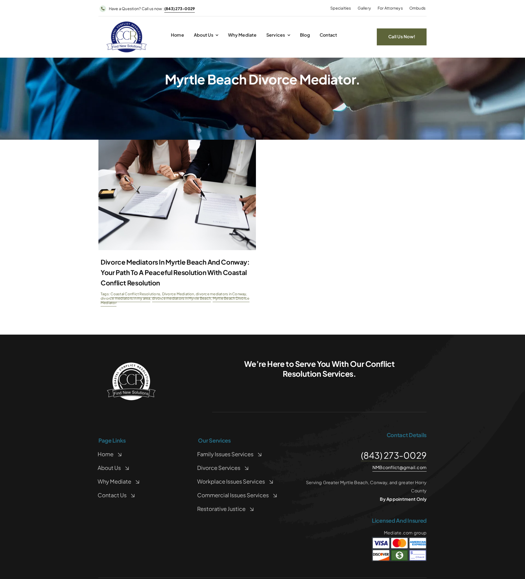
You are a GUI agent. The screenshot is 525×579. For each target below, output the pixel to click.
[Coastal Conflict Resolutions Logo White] (131, 364)
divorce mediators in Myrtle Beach (181, 298)
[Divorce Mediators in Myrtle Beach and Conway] (177, 142)
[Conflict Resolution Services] (127, 23)
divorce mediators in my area (125, 298)
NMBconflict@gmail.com (399, 467)
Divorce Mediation (178, 294)
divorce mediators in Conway (221, 294)
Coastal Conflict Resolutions (135, 294)
